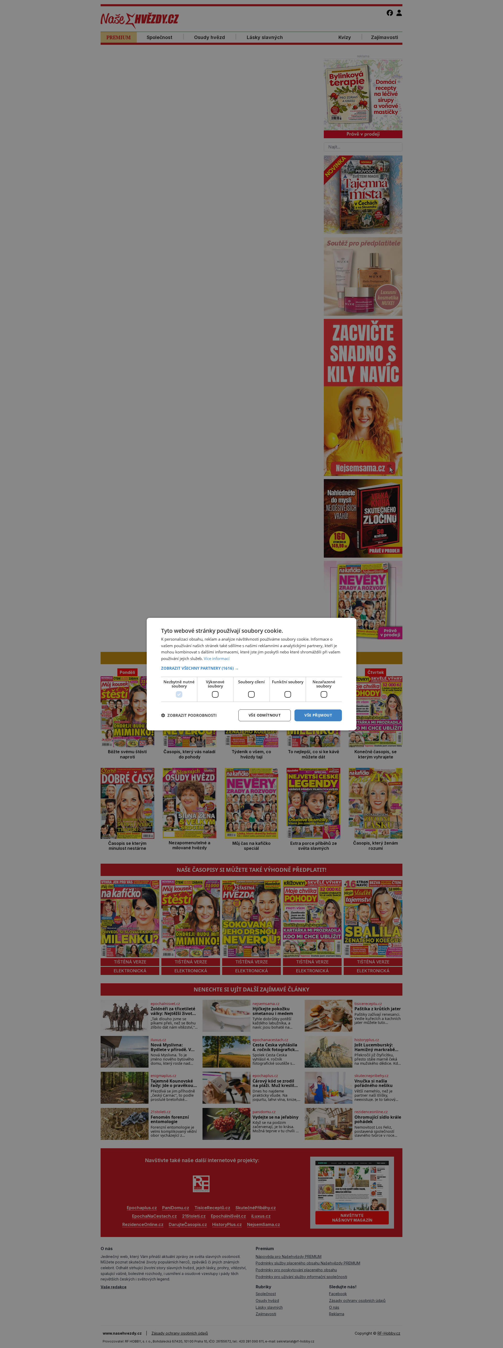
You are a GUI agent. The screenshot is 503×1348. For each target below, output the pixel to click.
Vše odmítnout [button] (265, 715)
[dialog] (251, 674)
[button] (251, 668)
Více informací (216, 658)
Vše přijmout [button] (318, 715)
